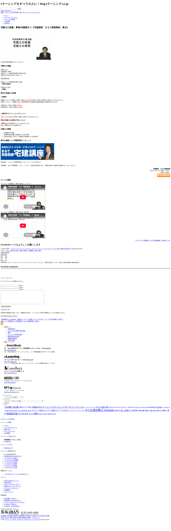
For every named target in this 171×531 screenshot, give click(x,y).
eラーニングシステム (89, 407)
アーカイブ (7, 397)
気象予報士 (145, 410)
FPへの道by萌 (11, 250)
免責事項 (7, 490)
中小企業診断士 (94, 410)
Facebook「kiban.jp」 (10, 504)
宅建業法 (31, 250)
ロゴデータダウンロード (12, 484)
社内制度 (28, 516)
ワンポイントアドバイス (76, 410)
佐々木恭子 (125, 410)
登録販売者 (11, 413)
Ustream (159, 407)
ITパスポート (123, 407)
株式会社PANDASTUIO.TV (13, 456)
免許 (17, 250)
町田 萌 (67, 248)
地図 (47, 516)
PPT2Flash (131, 407)
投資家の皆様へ (27, 517)
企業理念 (16, 516)
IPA (112, 407)
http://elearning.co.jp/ (10, 361)
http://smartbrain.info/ (10, 350)
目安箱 (19, 517)
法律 (36, 250)
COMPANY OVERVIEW (38, 516)
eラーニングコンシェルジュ (28, 248)
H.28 (109, 407)
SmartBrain (151, 407)
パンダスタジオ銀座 (10, 463)
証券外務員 (24, 414)
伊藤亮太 (117, 410)
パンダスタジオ (24, 410)
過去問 (50, 414)
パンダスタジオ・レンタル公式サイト (16, 474)
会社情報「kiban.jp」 (10, 498)
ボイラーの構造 (50, 410)
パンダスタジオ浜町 (10, 458)
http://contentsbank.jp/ (10, 373)
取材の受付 (7, 482)
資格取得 (40, 414)
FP (95, 407)
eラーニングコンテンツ (45, 248)
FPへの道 (56, 248)
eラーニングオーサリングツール (69, 407)
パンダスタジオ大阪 (10, 467)
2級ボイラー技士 (25, 407)
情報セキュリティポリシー (12, 486)
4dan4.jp (36, 407)
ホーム (6, 425)
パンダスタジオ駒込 (10, 465)
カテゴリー (7, 401)
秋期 (19, 414)
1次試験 (7, 407)
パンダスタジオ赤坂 (10, 462)
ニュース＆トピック (10, 427)
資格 (61, 248)
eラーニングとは (9, 431)
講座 (32, 414)
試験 (30, 414)
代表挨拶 (9, 516)
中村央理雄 (109, 410)
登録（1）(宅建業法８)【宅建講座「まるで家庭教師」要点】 (20, 321)
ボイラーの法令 (62, 410)
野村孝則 (54, 414)
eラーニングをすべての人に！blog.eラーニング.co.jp (22, 519)
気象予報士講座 (155, 410)
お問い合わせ (5, 517)
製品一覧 (7, 429)
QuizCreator (144, 407)
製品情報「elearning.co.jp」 (12, 500)
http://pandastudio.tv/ (10, 382)
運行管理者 (44, 414)
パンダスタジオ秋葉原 (11, 460)
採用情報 (22, 516)
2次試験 (15, 407)
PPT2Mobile (137, 407)
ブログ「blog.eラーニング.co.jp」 (14, 502)
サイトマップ (8, 492)
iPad (114, 407)
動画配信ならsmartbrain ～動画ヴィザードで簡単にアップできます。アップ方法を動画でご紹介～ (33, 319)
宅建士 (25, 250)
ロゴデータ (35, 517)
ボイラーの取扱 (37, 410)
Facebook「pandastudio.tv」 (12, 506)
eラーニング (15, 248)
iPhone (117, 407)
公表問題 (134, 410)
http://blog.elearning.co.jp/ (11, 392)
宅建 (21, 250)
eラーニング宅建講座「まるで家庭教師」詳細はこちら (152, 240)
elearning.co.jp (8, 448)
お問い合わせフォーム (11, 480)
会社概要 (7, 433)
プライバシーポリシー (11, 488)
